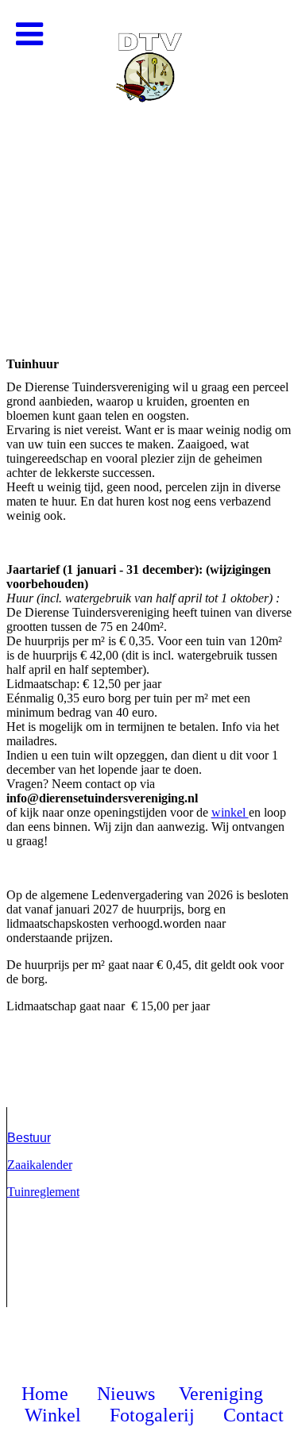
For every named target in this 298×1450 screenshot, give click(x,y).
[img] (149, 158)
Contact (253, 1415)
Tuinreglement (43, 1191)
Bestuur (29, 1137)
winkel (230, 812)
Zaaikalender (39, 1164)
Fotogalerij (152, 1415)
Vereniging (221, 1393)
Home (44, 1393)
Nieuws (126, 1393)
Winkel (55, 1415)
